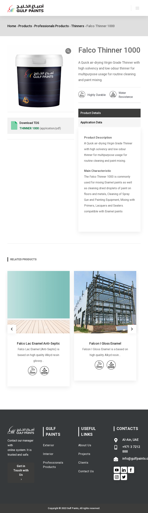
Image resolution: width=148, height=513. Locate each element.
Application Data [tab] (91, 122)
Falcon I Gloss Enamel (105, 343)
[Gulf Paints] (25, 8)
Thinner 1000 (29, 128)
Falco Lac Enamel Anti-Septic (38, 343)
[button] (68, 51)
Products (25, 26)
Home (11, 26)
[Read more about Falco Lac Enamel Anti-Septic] (38, 302)
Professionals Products (51, 26)
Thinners (77, 26)
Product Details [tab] (90, 113)
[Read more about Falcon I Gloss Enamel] (105, 302)
